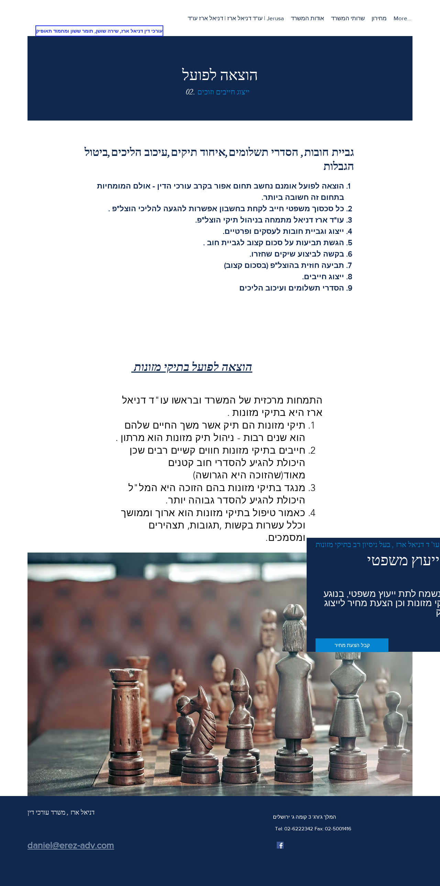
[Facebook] (280, 845)
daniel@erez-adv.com (71, 845)
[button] (348, 18)
